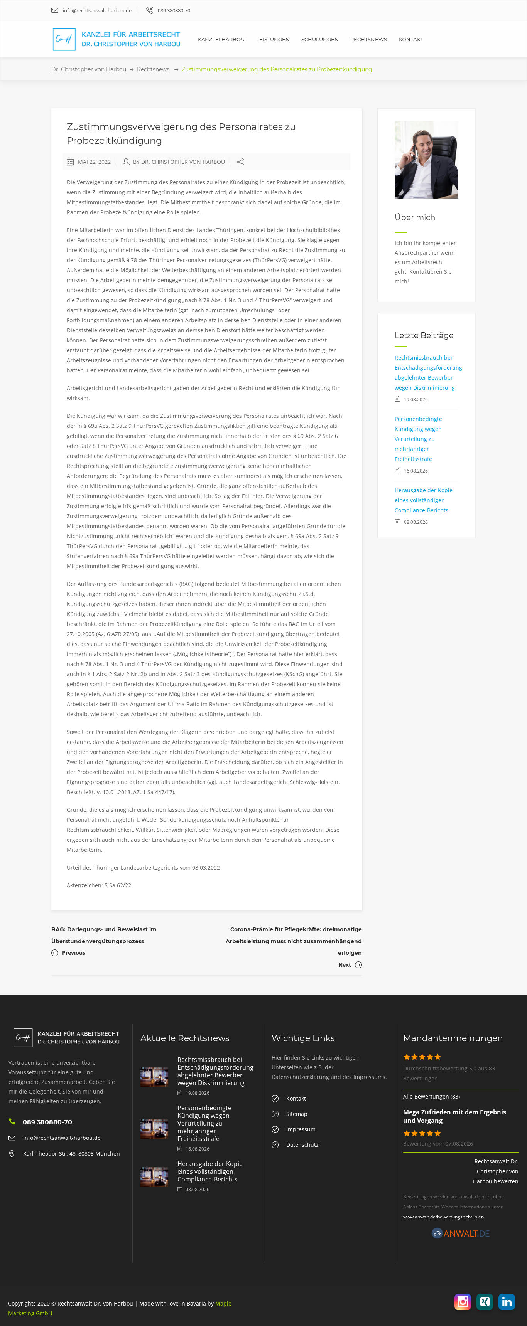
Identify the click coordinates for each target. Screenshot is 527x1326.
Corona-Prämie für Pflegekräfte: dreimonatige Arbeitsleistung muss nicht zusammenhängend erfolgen (294, 941)
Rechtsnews (153, 69)
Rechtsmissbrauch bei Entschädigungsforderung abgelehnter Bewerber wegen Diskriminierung (215, 1071)
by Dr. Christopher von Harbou (179, 161)
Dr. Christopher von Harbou (88, 69)
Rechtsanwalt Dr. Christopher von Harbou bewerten (496, 1171)
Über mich (415, 217)
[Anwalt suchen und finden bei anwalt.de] (461, 1236)
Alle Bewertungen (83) (431, 1096)
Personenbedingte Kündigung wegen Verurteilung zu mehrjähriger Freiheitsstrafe (418, 439)
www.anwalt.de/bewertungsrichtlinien (443, 1216)
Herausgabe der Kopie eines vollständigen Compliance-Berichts (424, 500)
